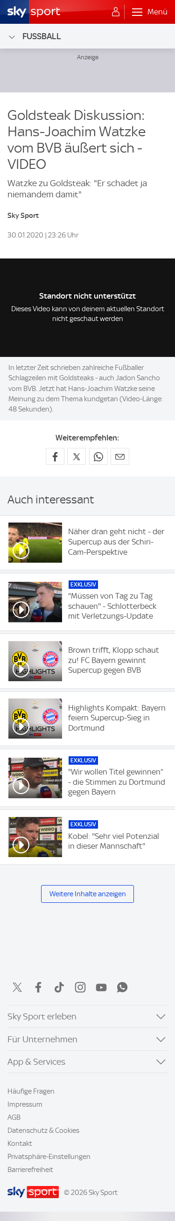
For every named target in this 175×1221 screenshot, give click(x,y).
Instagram (80, 987)
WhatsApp (122, 987)
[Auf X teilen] (76, 456)
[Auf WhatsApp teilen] (98, 456)
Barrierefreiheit (30, 1169)
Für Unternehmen (42, 1039)
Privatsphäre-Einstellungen (49, 1156)
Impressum (24, 1104)
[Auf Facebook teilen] (55, 456)
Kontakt (19, 1143)
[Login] (116, 12)
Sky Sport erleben (42, 1016)
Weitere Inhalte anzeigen (87, 894)
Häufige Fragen (31, 1091)
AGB (14, 1117)
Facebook (38, 987)
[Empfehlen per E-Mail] (120, 456)
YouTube (101, 987)
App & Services (36, 1061)
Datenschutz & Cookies (43, 1130)
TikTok (59, 987)
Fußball (41, 36)
